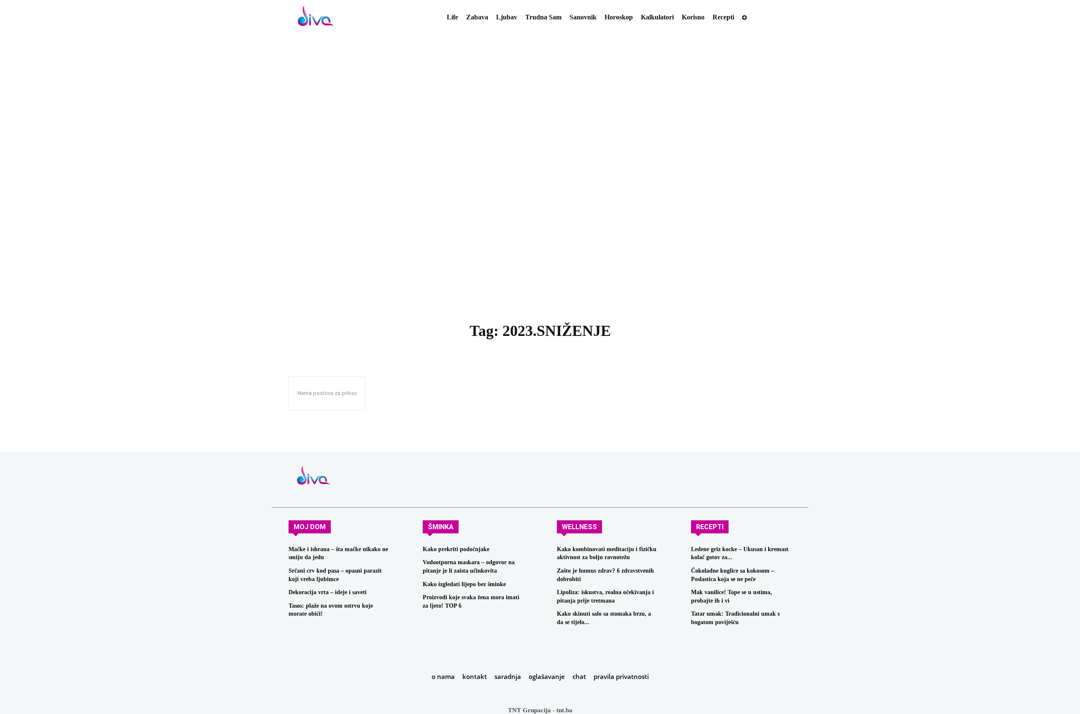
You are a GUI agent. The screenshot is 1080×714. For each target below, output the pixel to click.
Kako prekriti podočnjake (456, 549)
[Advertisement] (540, 194)
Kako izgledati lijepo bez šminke (464, 584)
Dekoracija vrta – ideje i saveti (328, 592)
